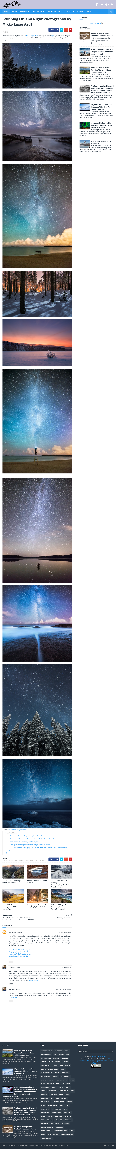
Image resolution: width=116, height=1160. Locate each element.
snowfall (68, 1120)
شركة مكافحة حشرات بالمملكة (19, 950)
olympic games (56, 1112)
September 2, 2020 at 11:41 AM (63, 989)
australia (50, 1083)
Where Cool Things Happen (17, 830)
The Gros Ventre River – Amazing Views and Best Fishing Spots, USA (101, 69)
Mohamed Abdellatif (16, 932)
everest (64, 1098)
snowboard (45, 1087)
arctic (63, 1069)
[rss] (112, 4)
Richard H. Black (14, 968)
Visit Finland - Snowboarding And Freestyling (24, 842)
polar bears (45, 1102)
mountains (58, 1051)
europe (4, 860)
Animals (89, 11)
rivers (43, 1116)
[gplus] (107, 4)
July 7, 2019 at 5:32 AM (65, 967)
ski (67, 1105)
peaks (71, 1131)
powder (57, 1062)
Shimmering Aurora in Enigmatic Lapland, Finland (26, 836)
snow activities (46, 1051)
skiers (58, 1083)
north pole (45, 1112)
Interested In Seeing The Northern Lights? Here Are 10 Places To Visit (101, 125)
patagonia (67, 1112)
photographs (30, 860)
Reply (11, 961)
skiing (50, 1062)
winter (69, 1102)
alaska (57, 1073)
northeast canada (66, 1134)
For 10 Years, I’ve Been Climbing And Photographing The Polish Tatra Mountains (61, 884)
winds (43, 1134)
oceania (49, 1120)
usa (55, 1054)
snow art (56, 1058)
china (72, 1080)
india (65, 1109)
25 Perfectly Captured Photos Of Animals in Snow (102, 34)
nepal (61, 1094)
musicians (65, 1123)
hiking (50, 1080)
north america (46, 1054)
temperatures (63, 1091)
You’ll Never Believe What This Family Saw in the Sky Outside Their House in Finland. (37, 839)
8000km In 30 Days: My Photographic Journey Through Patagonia (59, 907)
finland (11, 860)
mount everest (53, 1134)
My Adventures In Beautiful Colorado (37, 882)
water (61, 1087)
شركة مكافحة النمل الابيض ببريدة (20, 952)
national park (52, 1105)
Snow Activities (38, 11)
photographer (19, 860)
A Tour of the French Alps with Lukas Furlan (11, 882)
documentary (56, 1109)
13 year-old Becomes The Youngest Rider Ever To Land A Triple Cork (101, 106)
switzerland (45, 1065)
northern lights (61, 1080)
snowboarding (53, 1069)
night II (53, 36)
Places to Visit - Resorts (55, 11)
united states (46, 1058)
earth (68, 1087)
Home (6, 11)
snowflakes (45, 1109)
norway (65, 1062)
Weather (69, 11)
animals (61, 1054)
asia (67, 1054)
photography (40, 860)
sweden (54, 1087)
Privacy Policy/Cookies (98, 1056)
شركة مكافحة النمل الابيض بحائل (20, 954)
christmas (44, 1123)
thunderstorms (46, 1138)
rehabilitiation (13, 998)
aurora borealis (46, 1073)
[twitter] (102, 4)
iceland (54, 1065)
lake (57, 1098)
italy (43, 1083)
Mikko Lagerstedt (32, 36)
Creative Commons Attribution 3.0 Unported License (95, 1059)
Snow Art (80, 11)
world (62, 1105)
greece (50, 1116)
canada (43, 1062)
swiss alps (52, 1091)
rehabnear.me (33, 980)
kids (52, 1098)
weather (65, 1058)
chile (72, 1091)
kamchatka (58, 1116)
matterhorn (55, 1123)
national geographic (60, 1131)
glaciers (44, 1094)
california (53, 1094)
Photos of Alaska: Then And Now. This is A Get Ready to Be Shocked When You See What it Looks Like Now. (102, 89)
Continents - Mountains (20, 11)
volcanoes (59, 1127)
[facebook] (97, 4)
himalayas (44, 1098)
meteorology (45, 1131)
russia (43, 1069)
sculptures (59, 1120)
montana (68, 1116)
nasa (42, 1120)
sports (43, 1091)
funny (43, 1105)
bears (67, 1094)
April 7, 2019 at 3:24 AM (65, 932)
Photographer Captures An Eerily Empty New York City (37, 906)
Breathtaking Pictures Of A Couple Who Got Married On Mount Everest (102, 51)
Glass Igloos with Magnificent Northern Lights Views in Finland (30, 845)
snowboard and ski (58, 1102)
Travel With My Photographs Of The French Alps (10, 907)
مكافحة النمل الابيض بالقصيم (18, 956)
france (43, 1080)
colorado (66, 1083)
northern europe (47, 1127)
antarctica (65, 1073)
